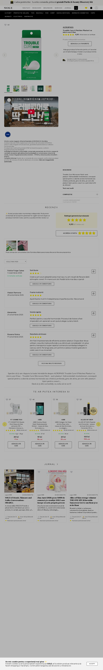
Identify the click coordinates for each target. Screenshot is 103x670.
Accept (92, 664)
